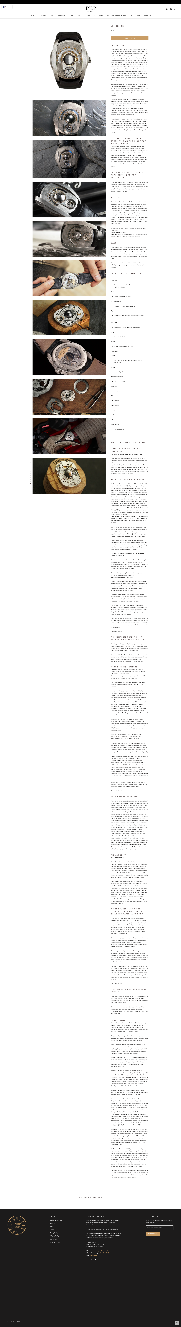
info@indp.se (93, 1255)
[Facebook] (117, 1180)
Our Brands (89, 16)
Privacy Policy (54, 1233)
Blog (51, 1227)
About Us (52, 1223)
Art (51, 16)
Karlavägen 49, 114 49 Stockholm (104, 1251)
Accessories (62, 16)
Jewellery (76, 16)
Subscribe (152, 1233)
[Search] (171, 9)
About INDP (135, 16)
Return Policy (54, 1239)
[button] (7, 7)
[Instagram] (91, 1259)
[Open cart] (175, 9)
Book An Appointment (116, 16)
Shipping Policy (54, 1236)
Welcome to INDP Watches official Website (90, 2)
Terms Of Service (55, 1242)
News (101, 16)
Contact (147, 16)
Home (32, 16)
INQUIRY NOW (129, 38)
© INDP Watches (14, 1321)
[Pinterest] (122, 1180)
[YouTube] (95, 1259)
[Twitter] (119, 1180)
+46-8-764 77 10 (104, 1253)
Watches (42, 16)
